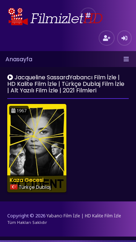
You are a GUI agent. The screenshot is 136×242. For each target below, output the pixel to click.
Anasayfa (18, 59)
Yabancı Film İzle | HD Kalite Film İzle (83, 216)
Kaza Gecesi (27, 180)
